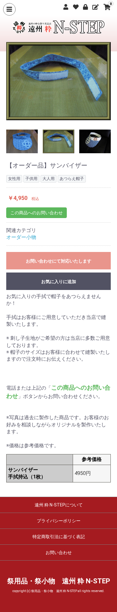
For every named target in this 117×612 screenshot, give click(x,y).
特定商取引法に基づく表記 (58, 536)
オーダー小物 (21, 237)
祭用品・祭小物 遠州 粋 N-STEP (58, 581)
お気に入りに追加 (58, 281)
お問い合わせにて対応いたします (58, 261)
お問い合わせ (59, 552)
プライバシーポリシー (58, 520)
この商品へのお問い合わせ (36, 212)
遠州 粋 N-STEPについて (59, 504)
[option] (58, 81)
